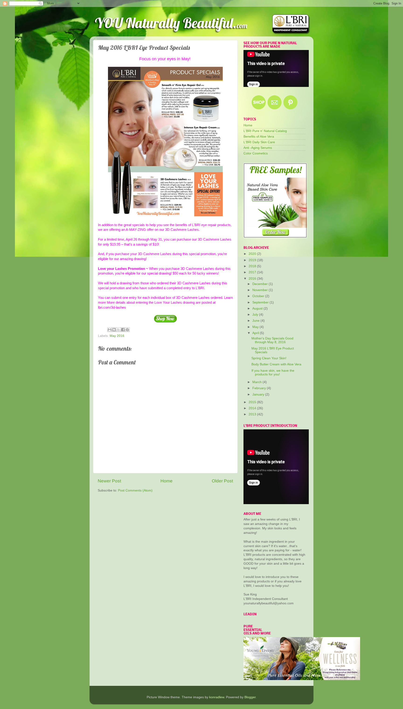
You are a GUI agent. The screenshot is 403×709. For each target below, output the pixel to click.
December (260, 284)
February (259, 388)
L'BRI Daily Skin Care (259, 142)
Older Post (222, 480)
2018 (253, 266)
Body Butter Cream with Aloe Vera (276, 364)
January (258, 394)
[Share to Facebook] (123, 329)
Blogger (250, 697)
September (261, 302)
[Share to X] (118, 329)
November (260, 290)
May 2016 (117, 336)
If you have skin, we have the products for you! (272, 372)
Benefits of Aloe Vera (258, 136)
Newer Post (109, 480)
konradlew (216, 697)
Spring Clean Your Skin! (268, 358)
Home (166, 480)
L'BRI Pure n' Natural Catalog (265, 131)
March (257, 382)
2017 (253, 272)
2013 (253, 414)
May (256, 327)
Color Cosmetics (255, 153)
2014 (253, 408)
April (256, 333)
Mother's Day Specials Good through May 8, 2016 (272, 340)
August (258, 308)
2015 (253, 402)
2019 (253, 260)
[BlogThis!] (114, 329)
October (258, 296)
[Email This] (109, 329)
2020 (253, 254)
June (256, 320)
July (255, 314)
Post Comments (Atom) (135, 490)
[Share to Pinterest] (127, 329)
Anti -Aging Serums (257, 148)
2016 (253, 278)
